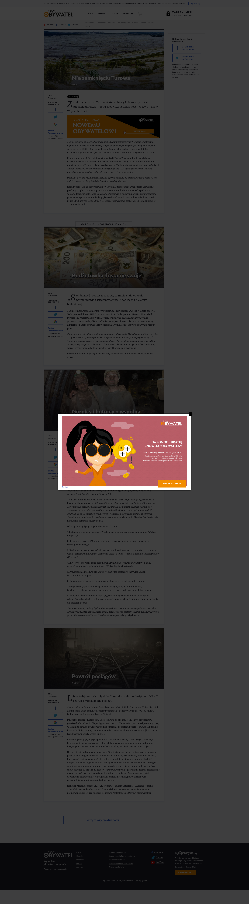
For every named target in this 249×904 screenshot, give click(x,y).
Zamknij (65, 487)
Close (190, 414)
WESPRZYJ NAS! (172, 483)
